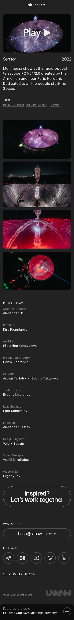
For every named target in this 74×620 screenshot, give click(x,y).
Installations (13, 105)
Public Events (36, 105)
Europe (55, 105)
